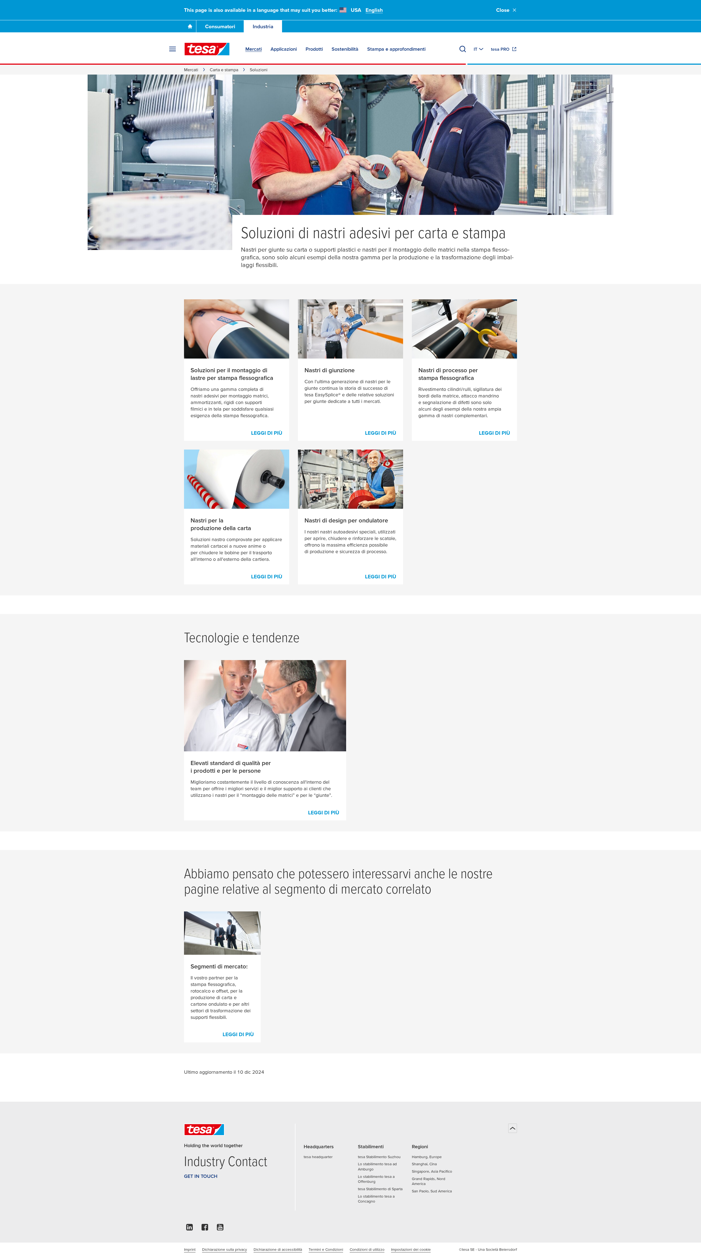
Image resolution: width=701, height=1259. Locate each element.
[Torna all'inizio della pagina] (512, 1128)
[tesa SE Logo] (207, 49)
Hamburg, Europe (427, 1157)
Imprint (190, 1249)
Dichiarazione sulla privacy (224, 1249)
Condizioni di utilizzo (367, 1249)
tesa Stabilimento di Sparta (380, 1189)
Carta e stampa (224, 69)
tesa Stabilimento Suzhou (379, 1157)
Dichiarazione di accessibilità (278, 1249)
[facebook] (204, 1228)
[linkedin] (189, 1228)
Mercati (191, 69)
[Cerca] (462, 49)
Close (503, 10)
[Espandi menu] (172, 49)
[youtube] (220, 1228)
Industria (263, 26)
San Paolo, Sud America (432, 1191)
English (374, 10)
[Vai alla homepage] (190, 26)
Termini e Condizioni (326, 1249)
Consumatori (220, 26)
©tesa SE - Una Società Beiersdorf (488, 1249)
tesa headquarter (318, 1157)
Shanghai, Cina (424, 1164)
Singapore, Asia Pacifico (432, 1171)
